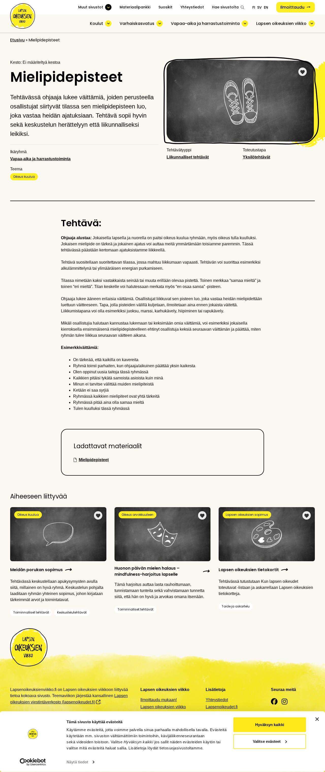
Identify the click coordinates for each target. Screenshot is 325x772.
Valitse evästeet (267, 741)
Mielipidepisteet (94, 460)
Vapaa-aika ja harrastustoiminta (205, 23)
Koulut (96, 23)
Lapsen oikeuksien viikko (281, 23)
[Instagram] (284, 702)
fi (253, 7)
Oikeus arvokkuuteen (137, 514)
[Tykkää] (302, 72)
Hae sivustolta (225, 7)
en (266, 7)
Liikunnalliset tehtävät (188, 157)
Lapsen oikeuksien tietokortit (249, 570)
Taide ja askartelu (236, 606)
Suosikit (165, 7)
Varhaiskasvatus (137, 23)
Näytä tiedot (77, 762)
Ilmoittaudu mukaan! (158, 700)
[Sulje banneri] (317, 719)
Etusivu (17, 40)
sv (259, 7)
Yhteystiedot (192, 7)
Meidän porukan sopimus (36, 570)
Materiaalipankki (135, 7)
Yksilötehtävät (256, 157)
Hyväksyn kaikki (269, 724)
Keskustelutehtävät (72, 612)
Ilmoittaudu (292, 7)
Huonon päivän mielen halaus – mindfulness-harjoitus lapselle (147, 571)
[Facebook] (274, 702)
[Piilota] (108, 23)
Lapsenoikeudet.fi (222, 707)
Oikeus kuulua (24, 176)
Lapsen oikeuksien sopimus (247, 514)
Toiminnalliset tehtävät (31, 612)
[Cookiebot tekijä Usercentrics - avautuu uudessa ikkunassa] (33, 762)
